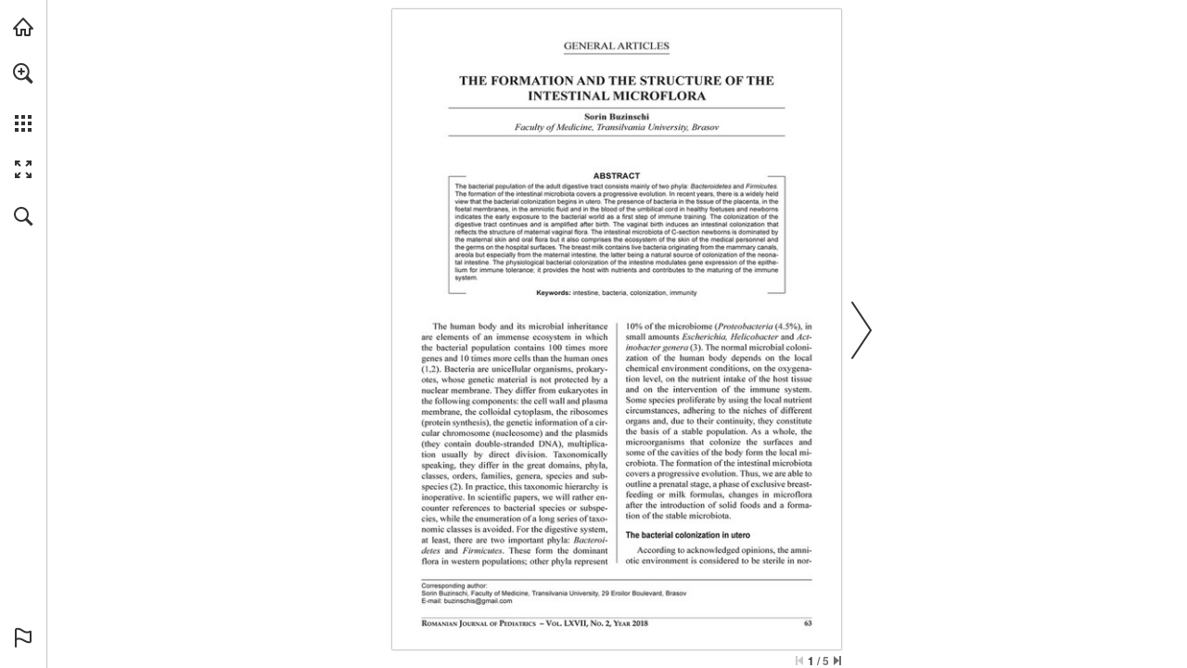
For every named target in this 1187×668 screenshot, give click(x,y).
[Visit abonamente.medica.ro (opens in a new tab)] (23, 27)
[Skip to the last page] (837, 660)
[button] (23, 73)
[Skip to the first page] (799, 660)
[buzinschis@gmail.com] (478, 601)
